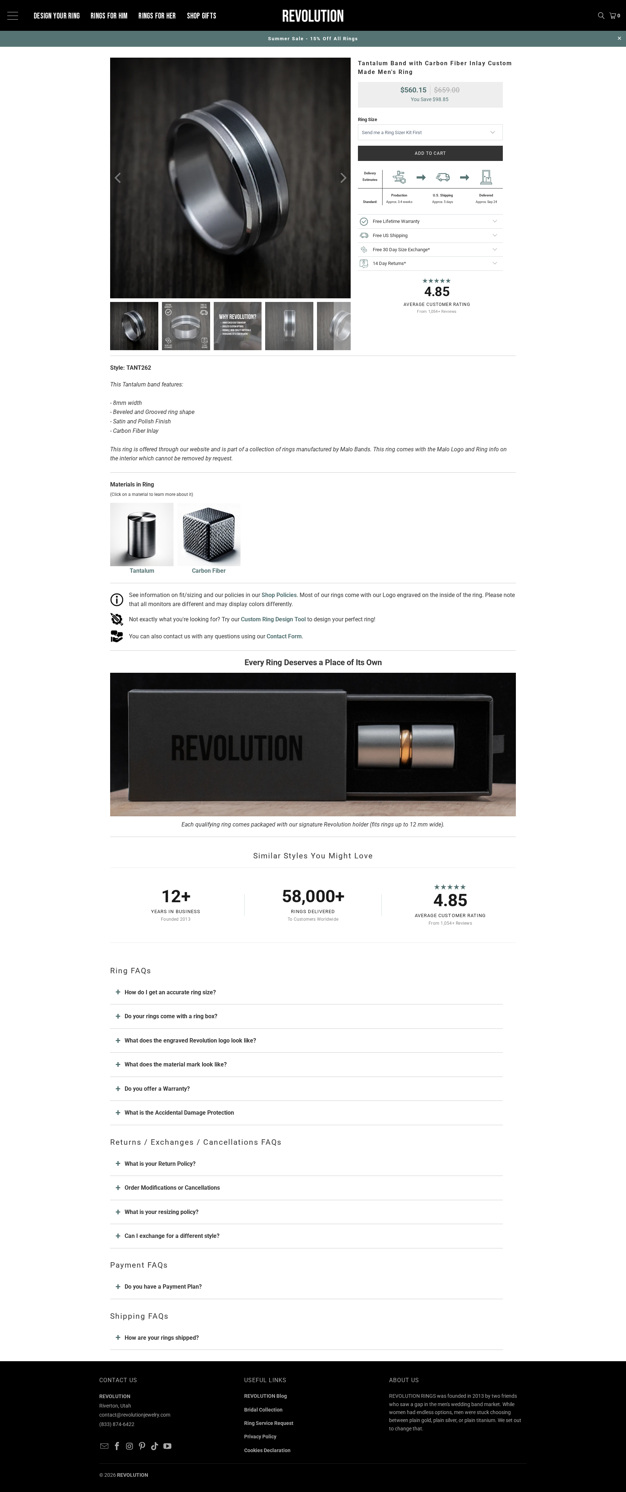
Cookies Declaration (267, 1450)
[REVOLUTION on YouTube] (167, 1446)
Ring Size (367, 119)
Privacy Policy (260, 1436)
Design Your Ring (57, 16)
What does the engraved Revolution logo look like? (190, 1040)
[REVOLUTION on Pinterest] (142, 1446)
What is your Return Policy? (160, 1163)
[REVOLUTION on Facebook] (117, 1446)
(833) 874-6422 (116, 1424)
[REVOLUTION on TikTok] (155, 1446)
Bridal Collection (263, 1410)
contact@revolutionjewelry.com (134, 1415)
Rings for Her (157, 16)
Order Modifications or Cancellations (172, 1187)
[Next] (342, 178)
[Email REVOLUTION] (104, 1446)
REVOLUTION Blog (265, 1396)
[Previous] (118, 178)
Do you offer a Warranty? (157, 1088)
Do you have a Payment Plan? (163, 1286)
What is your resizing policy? (162, 1212)
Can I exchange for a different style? (172, 1235)
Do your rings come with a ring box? (171, 1016)
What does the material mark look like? (176, 1064)
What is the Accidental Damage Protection (179, 1112)
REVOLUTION (132, 1475)
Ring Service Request (268, 1423)
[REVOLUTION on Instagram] (129, 1446)
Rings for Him (109, 16)
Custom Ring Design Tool (273, 619)
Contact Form (284, 636)
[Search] (601, 15)
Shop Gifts (202, 16)
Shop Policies (279, 595)
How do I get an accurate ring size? (170, 992)
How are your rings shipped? (162, 1337)
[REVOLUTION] (313, 15)
